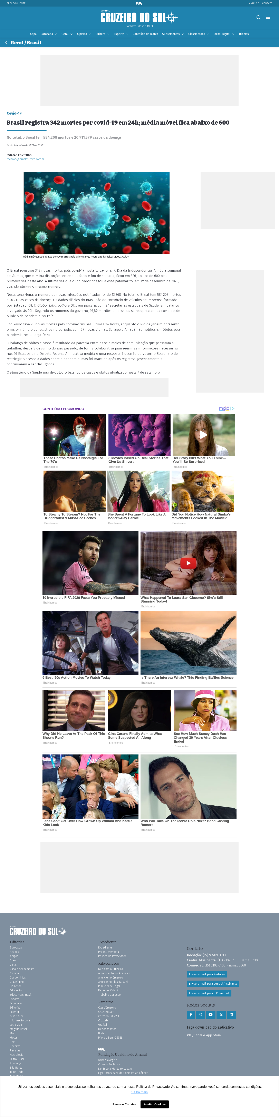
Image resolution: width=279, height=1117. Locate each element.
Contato (267, 3)
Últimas (244, 34)
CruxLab (103, 1020)
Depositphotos (107, 1029)
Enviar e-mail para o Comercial (209, 993)
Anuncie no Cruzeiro (110, 977)
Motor (13, 1037)
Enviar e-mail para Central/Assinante (213, 983)
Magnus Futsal (18, 1029)
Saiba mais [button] (139, 1092)
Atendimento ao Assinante (114, 973)
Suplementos (171, 34)
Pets (12, 1042)
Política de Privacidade (112, 956)
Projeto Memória (108, 952)
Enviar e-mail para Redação (207, 974)
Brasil (13, 960)
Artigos (14, 956)
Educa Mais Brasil (20, 994)
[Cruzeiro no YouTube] (210, 1015)
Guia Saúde (17, 1016)
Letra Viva (16, 1025)
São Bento (16, 1067)
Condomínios (18, 977)
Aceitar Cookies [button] (155, 1104)
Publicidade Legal (109, 986)
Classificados (196, 34)
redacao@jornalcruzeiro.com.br (25, 159)
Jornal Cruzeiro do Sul (139, 17)
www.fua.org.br (107, 1060)
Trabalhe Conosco (109, 994)
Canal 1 (14, 964)
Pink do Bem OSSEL (110, 1037)
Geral (65, 34)
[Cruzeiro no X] (221, 1015)
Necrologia (16, 1055)
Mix (12, 1033)
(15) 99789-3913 (214, 955)
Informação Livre (20, 1020)
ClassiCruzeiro (107, 1007)
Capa (33, 34)
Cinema (14, 973)
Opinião (82, 34)
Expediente (105, 947)
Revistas (15, 1050)
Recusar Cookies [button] (124, 1104)
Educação (16, 990)
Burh (101, 1033)
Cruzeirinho (17, 982)
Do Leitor (15, 986)
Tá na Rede (16, 1072)
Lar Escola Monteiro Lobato (115, 1068)
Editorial (15, 1007)
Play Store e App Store (204, 1035)
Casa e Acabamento (22, 969)
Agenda (14, 952)
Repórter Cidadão (109, 990)
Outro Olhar (17, 1059)
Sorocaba (47, 34)
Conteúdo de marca (145, 34)
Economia (16, 1003)
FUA (101, 1049)
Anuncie (254, 3)
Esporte (119, 34)
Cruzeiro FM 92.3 (108, 1016)
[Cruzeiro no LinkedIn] (231, 1015)
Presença (15, 1063)
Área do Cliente (16, 3)
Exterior (14, 1012)
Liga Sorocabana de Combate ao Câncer (123, 1073)
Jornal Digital (222, 34)
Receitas (15, 1046)
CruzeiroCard (106, 1012)
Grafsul (102, 1025)
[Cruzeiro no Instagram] (200, 1015)
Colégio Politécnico (110, 1064)
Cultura (100, 34)
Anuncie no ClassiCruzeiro (114, 982)
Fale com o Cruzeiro (110, 969)
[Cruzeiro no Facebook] (191, 1015)
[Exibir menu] (267, 17)
